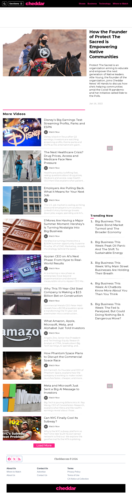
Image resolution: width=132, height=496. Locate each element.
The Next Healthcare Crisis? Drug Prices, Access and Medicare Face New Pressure (63, 157)
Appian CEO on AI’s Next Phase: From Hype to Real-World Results (63, 260)
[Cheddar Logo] (35, 4)
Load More (44, 445)
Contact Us (42, 475)
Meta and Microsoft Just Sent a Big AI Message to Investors (61, 389)
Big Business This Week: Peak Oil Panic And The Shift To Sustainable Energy (110, 247)
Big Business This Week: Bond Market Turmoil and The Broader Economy (109, 227)
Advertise (41, 472)
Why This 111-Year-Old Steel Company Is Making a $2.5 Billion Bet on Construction (63, 292)
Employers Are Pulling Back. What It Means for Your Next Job (64, 191)
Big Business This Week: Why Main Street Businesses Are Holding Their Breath (112, 268)
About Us (11, 475)
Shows (82, 4)
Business (92, 4)
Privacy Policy (73, 472)
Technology (105, 4)
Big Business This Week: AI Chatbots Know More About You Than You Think (111, 289)
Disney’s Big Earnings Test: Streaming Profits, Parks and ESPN (64, 123)
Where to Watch (120, 4)
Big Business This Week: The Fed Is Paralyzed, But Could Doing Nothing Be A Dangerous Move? (110, 311)
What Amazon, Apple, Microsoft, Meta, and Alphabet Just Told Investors (64, 324)
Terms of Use (73, 475)
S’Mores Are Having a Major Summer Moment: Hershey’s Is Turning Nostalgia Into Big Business (64, 226)
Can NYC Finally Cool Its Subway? (61, 419)
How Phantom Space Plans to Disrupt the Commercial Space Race (63, 356)
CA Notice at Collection (78, 479)
